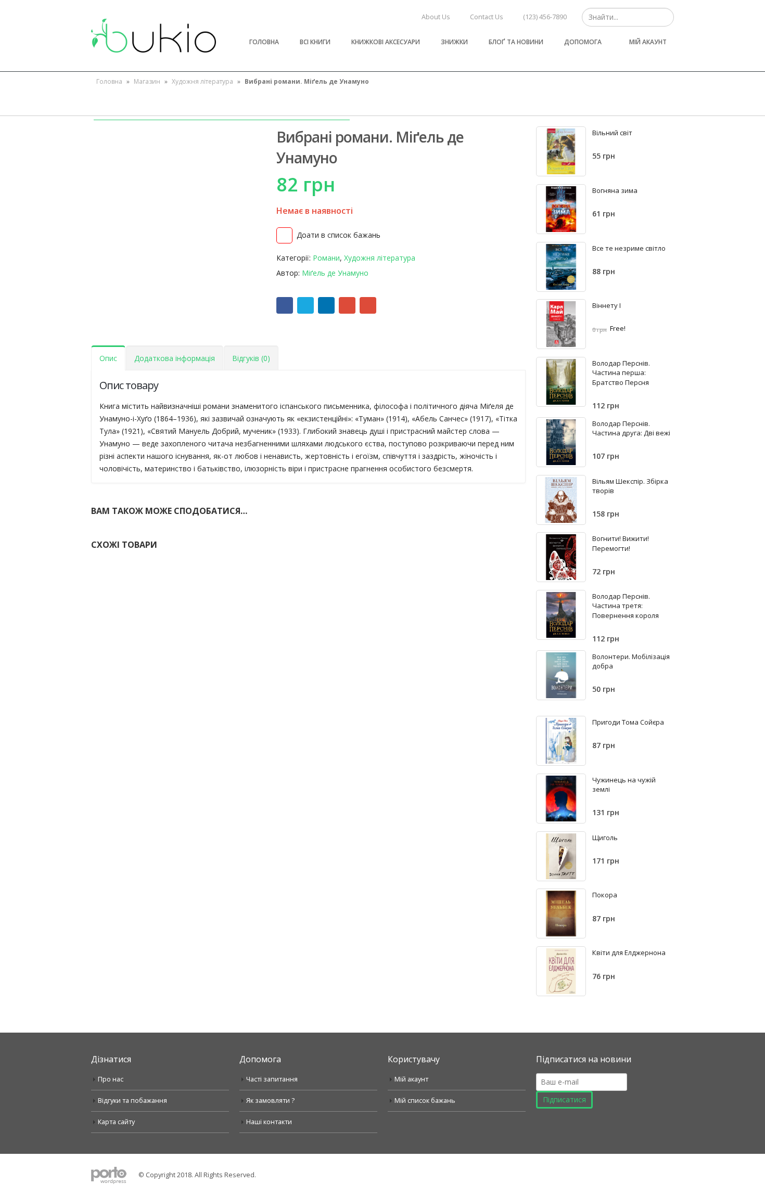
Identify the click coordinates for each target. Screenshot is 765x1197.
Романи (326, 258)
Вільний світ (612, 132)
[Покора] (561, 913)
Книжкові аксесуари (385, 41)
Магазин (147, 81)
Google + (347, 305)
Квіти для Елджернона (629, 952)
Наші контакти (269, 1121)
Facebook (284, 305)
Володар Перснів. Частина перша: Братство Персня (621, 372)
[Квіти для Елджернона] (561, 971)
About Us (436, 16)
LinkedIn (326, 305)
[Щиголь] (561, 856)
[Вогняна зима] (561, 209)
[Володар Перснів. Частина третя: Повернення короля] (561, 615)
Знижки (454, 41)
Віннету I (606, 305)
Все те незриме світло (629, 248)
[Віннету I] (561, 324)
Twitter (305, 305)
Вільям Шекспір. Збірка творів (630, 486)
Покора (604, 894)
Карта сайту (116, 1121)
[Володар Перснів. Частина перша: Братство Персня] (561, 382)
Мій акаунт (648, 41)
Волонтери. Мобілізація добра (631, 661)
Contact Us (486, 16)
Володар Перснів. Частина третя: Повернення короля (625, 605)
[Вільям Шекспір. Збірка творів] (561, 500)
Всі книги (315, 41)
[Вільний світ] (561, 151)
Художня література (202, 81)
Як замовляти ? (270, 1100)
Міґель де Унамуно (335, 273)
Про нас (110, 1079)
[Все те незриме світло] (561, 267)
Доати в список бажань (338, 235)
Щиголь (605, 837)
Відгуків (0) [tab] (251, 358)
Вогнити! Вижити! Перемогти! (620, 543)
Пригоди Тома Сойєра (628, 722)
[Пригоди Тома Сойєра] (561, 741)
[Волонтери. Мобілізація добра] (561, 675)
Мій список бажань (424, 1100)
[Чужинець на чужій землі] (561, 798)
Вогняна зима (615, 190)
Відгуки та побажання (132, 1100)
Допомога (583, 41)
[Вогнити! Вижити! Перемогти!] (561, 557)
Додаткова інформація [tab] (174, 358)
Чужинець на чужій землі (624, 784)
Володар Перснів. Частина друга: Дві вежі (631, 428)
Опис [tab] (108, 358)
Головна (264, 41)
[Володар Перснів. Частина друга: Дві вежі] (561, 442)
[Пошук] (664, 17)
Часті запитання (272, 1079)
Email (368, 305)
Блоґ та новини (516, 41)
